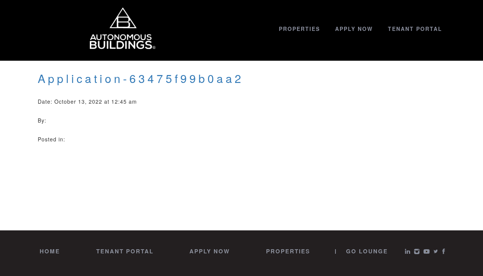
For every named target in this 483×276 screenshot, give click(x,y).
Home (50, 251)
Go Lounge (367, 251)
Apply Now (354, 28)
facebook (443, 251)
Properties (299, 28)
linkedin (407, 251)
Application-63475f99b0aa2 (141, 78)
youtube (426, 251)
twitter (436, 251)
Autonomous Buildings (122, 28)
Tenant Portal (415, 28)
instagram (417, 251)
